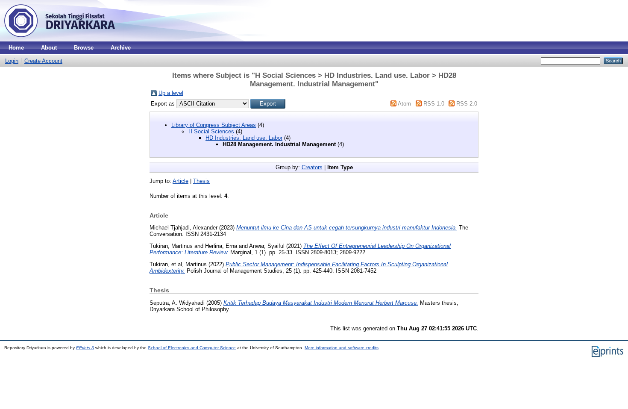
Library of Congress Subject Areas (213, 125)
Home (16, 47)
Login (11, 61)
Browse (84, 47)
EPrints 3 (85, 347)
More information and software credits (342, 347)
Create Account (43, 61)
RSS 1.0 (433, 103)
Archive (121, 47)
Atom (404, 103)
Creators (312, 167)
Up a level (170, 93)
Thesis (201, 181)
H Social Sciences (211, 131)
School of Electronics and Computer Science (192, 347)
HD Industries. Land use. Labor (243, 138)
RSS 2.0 (466, 103)
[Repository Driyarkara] (60, 39)
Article (180, 181)
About (49, 47)
